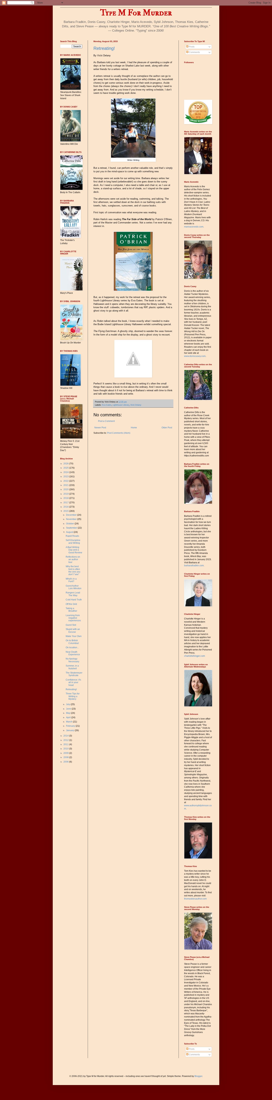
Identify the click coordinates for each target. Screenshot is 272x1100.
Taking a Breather (71, 609)
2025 (66, 468)
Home (134, 427)
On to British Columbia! (72, 641)
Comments (194, 52)
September (72, 528)
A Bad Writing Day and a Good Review (74, 550)
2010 (66, 748)
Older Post (167, 427)
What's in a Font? (71, 580)
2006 (66, 761)
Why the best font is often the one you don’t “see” (73, 570)
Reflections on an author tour (73, 559)
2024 (66, 472)
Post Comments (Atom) (118, 433)
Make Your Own (74, 636)
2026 (66, 463)
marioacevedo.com (193, 226)
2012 (66, 740)
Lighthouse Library (121, 405)
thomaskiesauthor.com (195, 898)
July (68, 704)
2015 (66, 511)
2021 (66, 485)
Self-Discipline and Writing (73, 541)
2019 (66, 494)
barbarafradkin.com (194, 565)
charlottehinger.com (194, 655)
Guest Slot (71, 625)
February (71, 726)
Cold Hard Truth (74, 599)
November (71, 519)
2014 (66, 735)
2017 (66, 502)
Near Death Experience (73, 653)
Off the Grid (71, 604)
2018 (66, 498)
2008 (66, 757)
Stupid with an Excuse (73, 630)
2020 (66, 489)
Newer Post (100, 427)
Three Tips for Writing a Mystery (73, 696)
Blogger (198, 1076)
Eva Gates (107, 405)
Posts (191, 46)
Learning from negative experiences (73, 618)
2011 (66, 744)
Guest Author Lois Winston (73, 587)
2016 (66, 507)
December (71, 515)
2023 (66, 476)
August (70, 532)
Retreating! (104, 48)
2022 (66, 481)
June (69, 708)
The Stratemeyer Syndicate (74, 674)
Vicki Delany (135, 405)
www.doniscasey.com (195, 356)
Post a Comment (106, 421)
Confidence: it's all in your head (73, 682)
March (69, 721)
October (70, 523)
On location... (72, 647)
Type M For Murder (136, 13)
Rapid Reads (72, 536)
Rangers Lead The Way (73, 594)
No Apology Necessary (72, 660)
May (68, 713)
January (70, 730)
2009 (66, 753)
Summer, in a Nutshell (72, 667)
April (68, 717)
